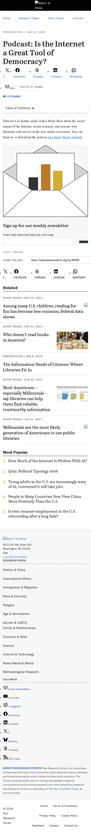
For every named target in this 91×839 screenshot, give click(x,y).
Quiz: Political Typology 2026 (33, 471)
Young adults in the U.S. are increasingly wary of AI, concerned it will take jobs (47, 484)
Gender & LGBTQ (15, 622)
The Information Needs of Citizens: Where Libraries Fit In (43, 367)
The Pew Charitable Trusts (63, 789)
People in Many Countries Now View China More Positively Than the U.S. (44, 499)
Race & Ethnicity (14, 596)
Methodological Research (21, 672)
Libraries (18, 252)
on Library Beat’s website (65, 137)
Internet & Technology (18, 654)
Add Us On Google (31, 87)
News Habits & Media (18, 663)
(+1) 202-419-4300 (15, 557)
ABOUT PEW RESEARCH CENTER (22, 768)
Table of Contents (17, 108)
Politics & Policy (14, 570)
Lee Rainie (14, 96)
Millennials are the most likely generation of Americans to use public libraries (39, 432)
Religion (9, 605)
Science (8, 645)
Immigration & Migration (20, 587)
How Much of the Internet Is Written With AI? (47, 460)
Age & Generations (16, 614)
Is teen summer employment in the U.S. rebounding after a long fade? (42, 514)
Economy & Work (15, 637)
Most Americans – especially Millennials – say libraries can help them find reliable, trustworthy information (26, 398)
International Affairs (17, 578)
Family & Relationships (19, 628)
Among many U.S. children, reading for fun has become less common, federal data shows (43, 311)
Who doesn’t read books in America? (26, 337)
